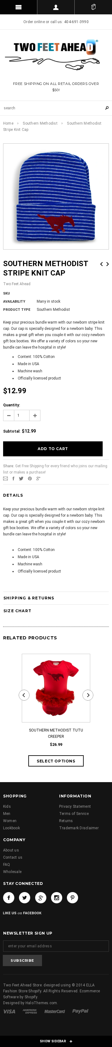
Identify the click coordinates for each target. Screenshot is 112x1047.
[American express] (30, 1011)
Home (8, 123)
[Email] (5, 478)
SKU (6, 293)
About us (11, 850)
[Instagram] (56, 897)
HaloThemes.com (41, 1003)
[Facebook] (8, 897)
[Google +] (40, 897)
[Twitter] (21, 478)
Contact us (12, 857)
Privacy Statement (75, 806)
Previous (101, 264)
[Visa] (9, 1011)
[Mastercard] (55, 1011)
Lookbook (11, 828)
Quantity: (11, 405)
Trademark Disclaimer (79, 828)
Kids (7, 806)
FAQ (6, 864)
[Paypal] (80, 1011)
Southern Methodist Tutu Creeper (56, 733)
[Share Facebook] (13, 478)
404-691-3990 (76, 22)
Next (107, 264)
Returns (66, 821)
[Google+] (38, 478)
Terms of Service (74, 813)
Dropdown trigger (56, 7)
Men (7, 813)
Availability (14, 302)
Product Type (16, 310)
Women (9, 821)
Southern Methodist (40, 123)
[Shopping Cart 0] (93, 7)
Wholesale (12, 872)
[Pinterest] (30, 478)
